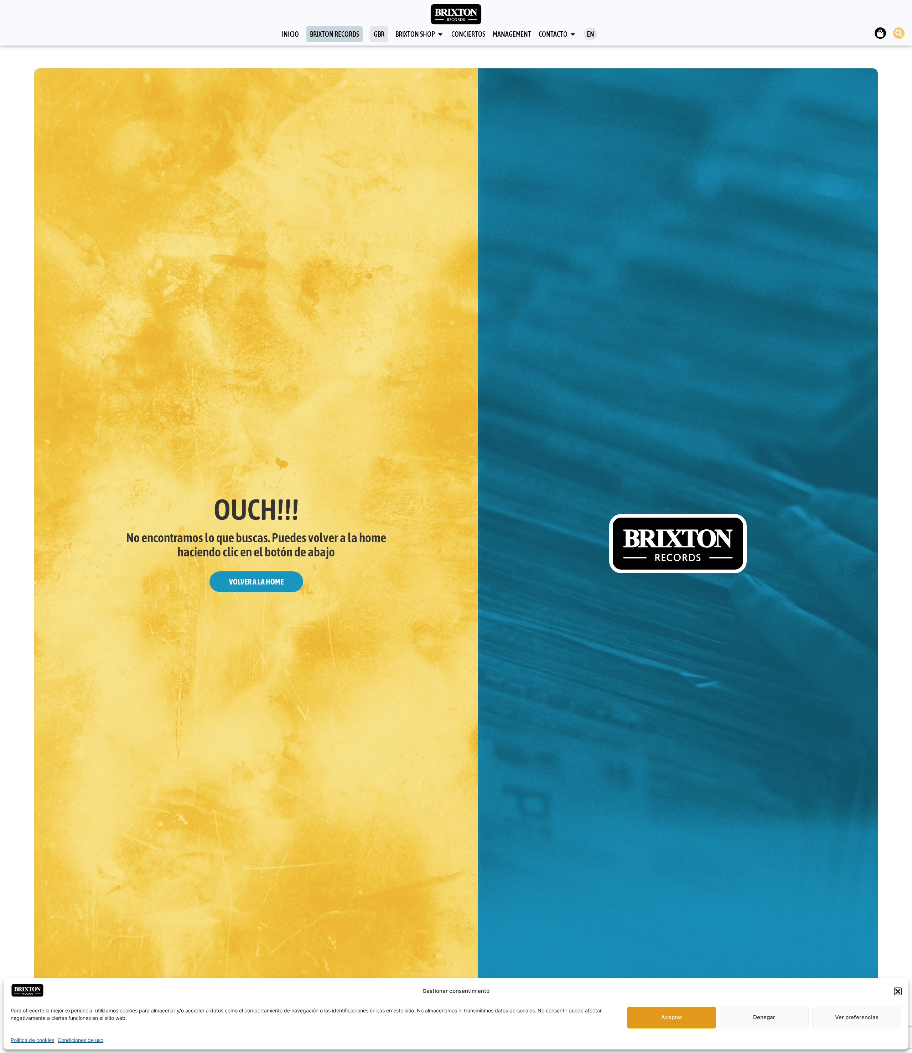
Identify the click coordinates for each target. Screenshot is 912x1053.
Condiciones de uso (80, 1040)
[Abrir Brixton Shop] (440, 34)
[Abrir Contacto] (572, 34)
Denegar (764, 1017)
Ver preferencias (857, 1017)
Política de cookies (32, 1040)
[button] (897, 991)
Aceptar (671, 1017)
